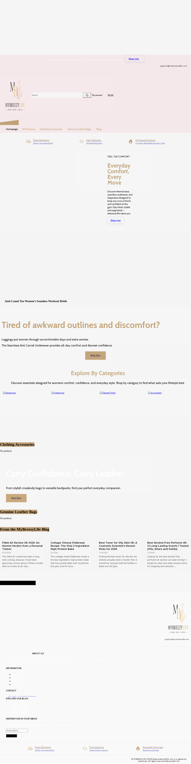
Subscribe (11, 736)
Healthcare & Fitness (22, 710)
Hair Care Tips (19, 707)
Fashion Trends (19, 704)
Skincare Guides (19, 712)
